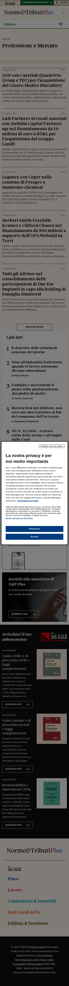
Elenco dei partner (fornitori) (19, 518)
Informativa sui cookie (28, 501)
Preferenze (34, 529)
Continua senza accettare (52, 446)
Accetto (35, 537)
